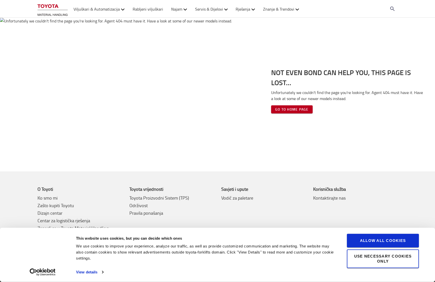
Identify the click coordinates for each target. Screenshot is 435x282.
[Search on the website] (392, 9)
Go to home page (292, 109)
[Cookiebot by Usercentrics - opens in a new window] (43, 272)
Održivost (138, 205)
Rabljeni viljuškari (148, 9)
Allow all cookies (383, 240)
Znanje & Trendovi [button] (278, 9)
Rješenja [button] (243, 9)
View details (86, 272)
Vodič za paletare (237, 198)
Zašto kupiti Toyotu (56, 205)
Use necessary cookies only (383, 258)
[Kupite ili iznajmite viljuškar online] (53, 9)
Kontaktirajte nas (329, 198)
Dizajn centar (50, 213)
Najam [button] (176, 9)
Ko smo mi (48, 198)
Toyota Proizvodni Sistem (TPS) (159, 198)
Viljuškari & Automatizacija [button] (97, 9)
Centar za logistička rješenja (64, 220)
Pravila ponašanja (146, 213)
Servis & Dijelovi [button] (209, 9)
